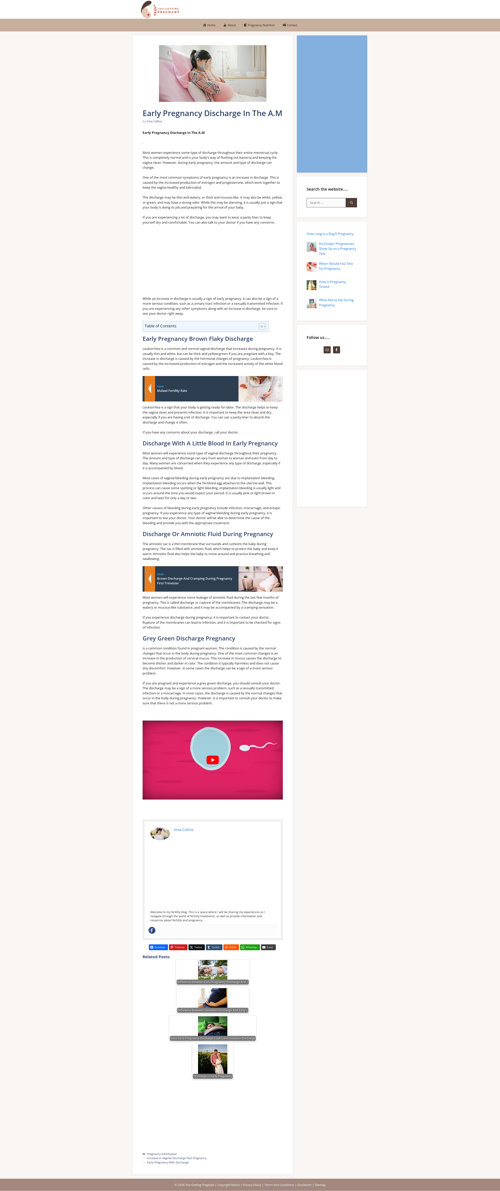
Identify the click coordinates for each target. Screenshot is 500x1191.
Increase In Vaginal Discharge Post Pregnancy (176, 1158)
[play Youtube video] (213, 760)
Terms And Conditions (279, 1185)
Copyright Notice (228, 1185)
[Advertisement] (213, 262)
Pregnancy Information (162, 1154)
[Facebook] (151, 930)
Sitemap (320, 1185)
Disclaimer (304, 1185)
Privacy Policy (252, 1185)
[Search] (351, 202)
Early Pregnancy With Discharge (168, 1162)
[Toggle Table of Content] (260, 326)
